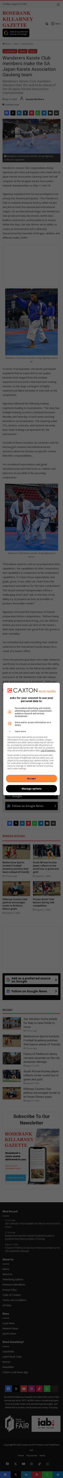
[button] (31, 731)
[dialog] (31, 739)
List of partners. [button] (48, 750)
